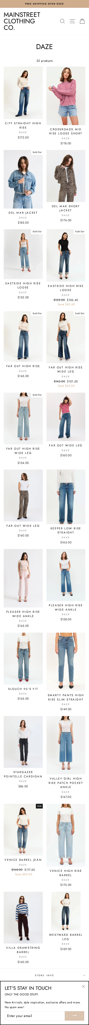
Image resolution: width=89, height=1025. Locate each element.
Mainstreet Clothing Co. (22, 21)
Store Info (44, 975)
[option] (44, 4)
